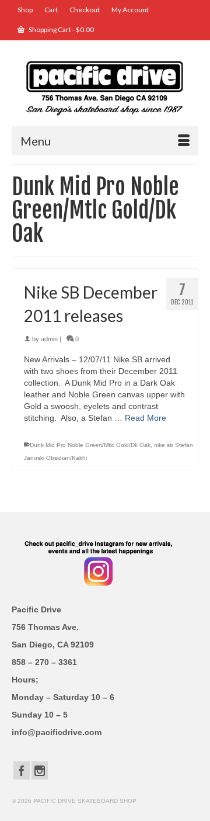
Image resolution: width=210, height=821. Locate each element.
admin (49, 338)
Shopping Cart (60, 29)
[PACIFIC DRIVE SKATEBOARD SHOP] (105, 87)
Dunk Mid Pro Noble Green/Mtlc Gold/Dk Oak (90, 445)
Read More (145, 417)
